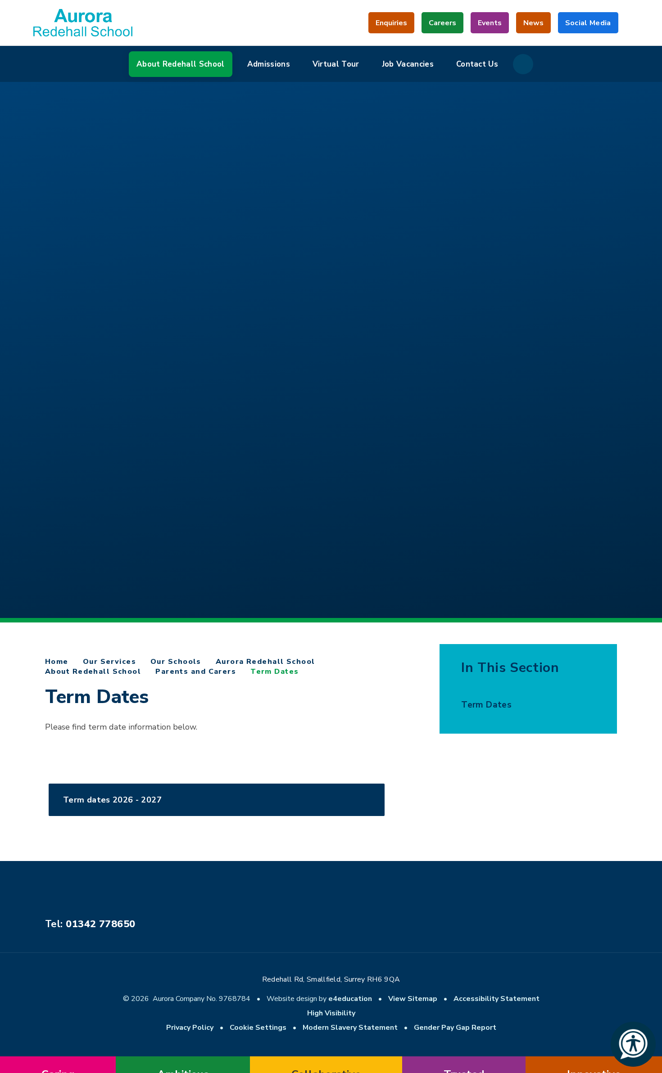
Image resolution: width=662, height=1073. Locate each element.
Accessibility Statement (496, 999)
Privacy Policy (189, 1027)
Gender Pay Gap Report (455, 1027)
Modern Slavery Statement (350, 1027)
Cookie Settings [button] (258, 1027)
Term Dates (274, 671)
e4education (350, 999)
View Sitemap (412, 999)
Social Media (588, 26)
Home (56, 662)
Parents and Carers (195, 671)
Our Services (109, 662)
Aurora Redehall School (265, 662)
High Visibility (331, 1013)
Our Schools (175, 662)
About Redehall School (93, 671)
